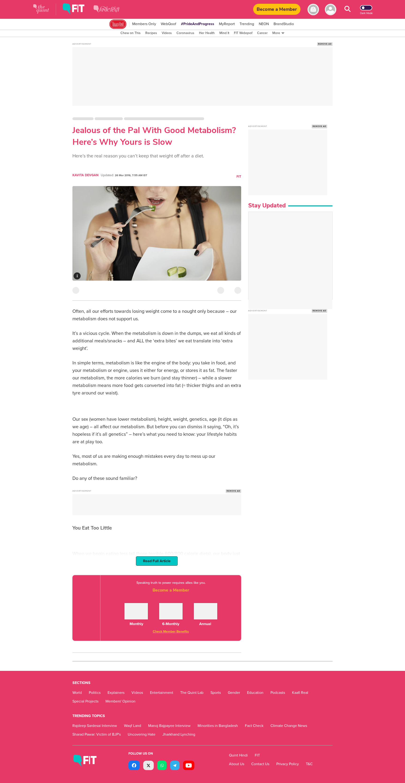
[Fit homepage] (77, 9)
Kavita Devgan (85, 175)
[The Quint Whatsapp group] (162, 766)
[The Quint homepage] (41, 9)
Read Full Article (157, 561)
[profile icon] (330, 9)
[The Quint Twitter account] (148, 766)
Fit (238, 177)
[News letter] (313, 9)
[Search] (347, 9)
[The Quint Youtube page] (188, 766)
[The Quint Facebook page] (134, 766)
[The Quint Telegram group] (175, 766)
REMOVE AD (325, 44)
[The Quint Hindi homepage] (106, 13)
